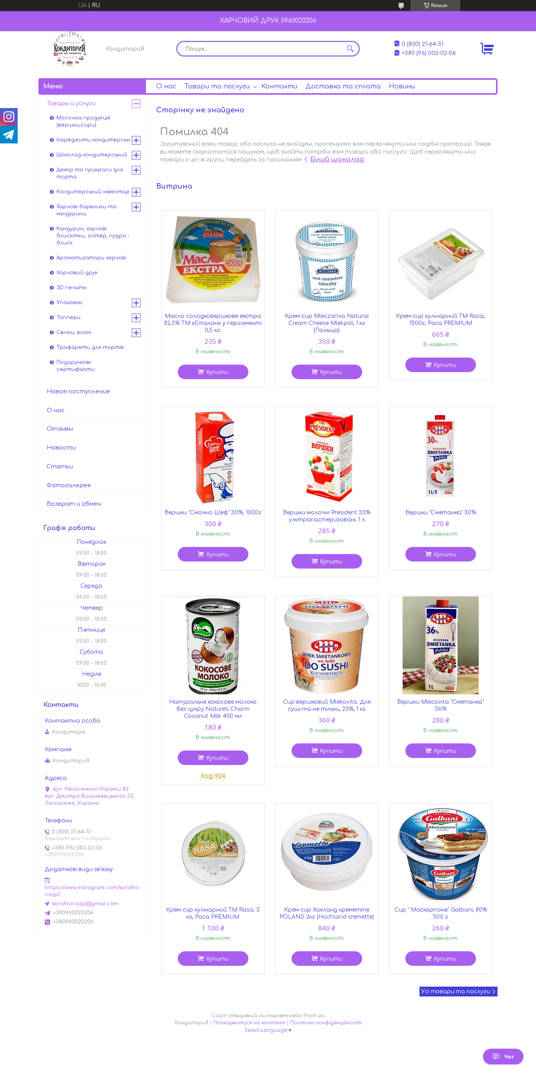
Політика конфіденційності (326, 1023)
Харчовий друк (77, 272)
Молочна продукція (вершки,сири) (83, 121)
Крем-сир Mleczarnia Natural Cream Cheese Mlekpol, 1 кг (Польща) (327, 323)
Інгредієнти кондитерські (93, 140)
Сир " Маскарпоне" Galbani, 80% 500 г (440, 913)
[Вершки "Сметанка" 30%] (441, 456)
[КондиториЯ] (70, 48)
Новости (61, 447)
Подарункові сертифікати (76, 366)
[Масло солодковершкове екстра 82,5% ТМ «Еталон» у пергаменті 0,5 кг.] (213, 260)
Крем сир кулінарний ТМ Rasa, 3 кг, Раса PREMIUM (213, 913)
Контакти (279, 86)
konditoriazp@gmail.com (85, 903)
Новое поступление (78, 391)
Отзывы (60, 429)
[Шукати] (350, 49)
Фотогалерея (69, 485)
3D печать (71, 287)
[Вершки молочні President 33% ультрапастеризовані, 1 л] (327, 456)
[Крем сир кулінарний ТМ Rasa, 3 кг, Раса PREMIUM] (213, 853)
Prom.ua (314, 1015)
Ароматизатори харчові (91, 258)
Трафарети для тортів (90, 347)
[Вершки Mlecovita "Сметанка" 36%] (441, 645)
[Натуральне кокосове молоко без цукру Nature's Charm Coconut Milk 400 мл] (213, 645)
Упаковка (69, 302)
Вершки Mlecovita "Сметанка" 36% (440, 705)
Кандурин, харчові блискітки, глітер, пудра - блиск (93, 236)
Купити (217, 372)
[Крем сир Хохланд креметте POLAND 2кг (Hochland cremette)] (327, 853)
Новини (402, 86)
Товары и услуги (71, 103)
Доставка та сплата (343, 86)
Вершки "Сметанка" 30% (440, 513)
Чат (509, 1056)
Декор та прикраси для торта (90, 173)
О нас (166, 86)
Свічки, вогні (74, 332)
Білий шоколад (337, 159)
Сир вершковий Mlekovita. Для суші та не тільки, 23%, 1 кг (327, 705)
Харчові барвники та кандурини (86, 210)
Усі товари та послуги (455, 991)
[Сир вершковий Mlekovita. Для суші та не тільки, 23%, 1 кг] (327, 645)
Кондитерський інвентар (93, 191)
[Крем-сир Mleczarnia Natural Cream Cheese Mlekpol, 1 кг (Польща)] (327, 260)
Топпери (68, 317)
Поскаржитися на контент (249, 1023)
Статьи (60, 466)
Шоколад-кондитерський (92, 155)
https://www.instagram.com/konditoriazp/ (92, 891)
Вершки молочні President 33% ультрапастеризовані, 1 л (326, 516)
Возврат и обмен (74, 504)
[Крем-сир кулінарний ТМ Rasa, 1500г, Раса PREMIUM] (441, 260)
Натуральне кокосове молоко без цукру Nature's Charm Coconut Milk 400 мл (213, 709)
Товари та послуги (217, 86)
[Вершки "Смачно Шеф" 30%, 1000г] (213, 456)
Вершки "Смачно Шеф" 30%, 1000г (212, 513)
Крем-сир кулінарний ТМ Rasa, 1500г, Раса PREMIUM (440, 319)
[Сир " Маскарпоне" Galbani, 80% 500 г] (441, 853)
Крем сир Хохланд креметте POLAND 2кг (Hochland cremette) (326, 913)
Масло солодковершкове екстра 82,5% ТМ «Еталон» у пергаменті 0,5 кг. (213, 323)
